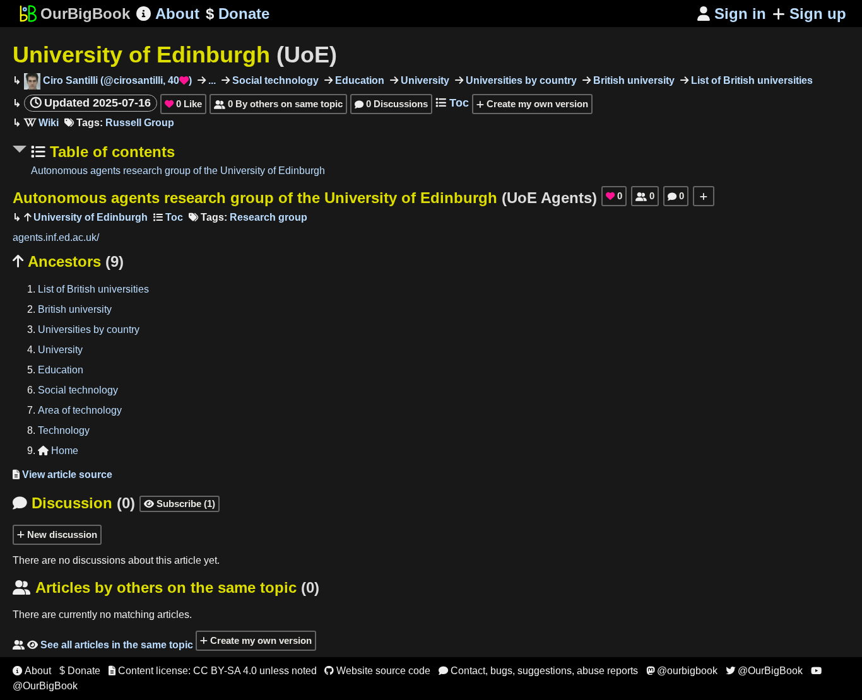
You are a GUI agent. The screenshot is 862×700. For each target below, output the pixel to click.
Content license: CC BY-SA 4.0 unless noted (213, 670)
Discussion (74, 502)
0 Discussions (391, 103)
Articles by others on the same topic (166, 587)
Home (58, 450)
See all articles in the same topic (103, 644)
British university (633, 80)
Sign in (731, 13)
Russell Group (139, 122)
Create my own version (536, 103)
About (167, 13)
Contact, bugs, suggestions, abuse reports (538, 670)
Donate (237, 13)
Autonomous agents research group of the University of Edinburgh (178, 170)
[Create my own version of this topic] (703, 196)
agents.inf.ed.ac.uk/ (56, 237)
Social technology (274, 80)
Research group (268, 217)
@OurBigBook (764, 670)
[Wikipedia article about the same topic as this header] (41, 122)
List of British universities (750, 80)
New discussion (61, 534)
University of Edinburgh (175, 54)
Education (358, 80)
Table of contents (110, 151)
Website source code (377, 670)
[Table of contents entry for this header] (168, 217)
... (211, 80)
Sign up (817, 13)
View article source (62, 474)
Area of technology (80, 410)
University (423, 80)
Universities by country (520, 80)
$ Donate (79, 670)
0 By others (278, 103)
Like (183, 103)
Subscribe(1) (179, 503)
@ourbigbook (681, 670)
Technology (64, 430)
